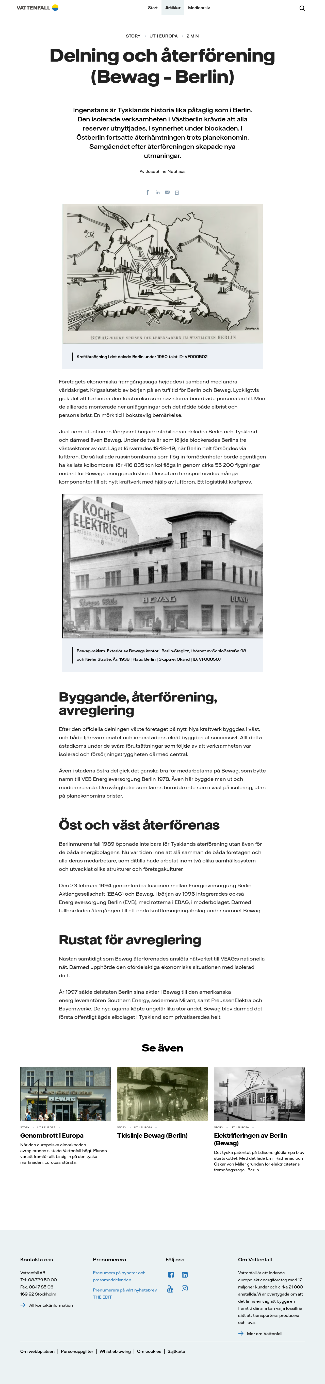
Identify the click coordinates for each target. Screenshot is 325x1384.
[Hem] (37, 7)
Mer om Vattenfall (264, 1333)
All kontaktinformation (51, 1305)
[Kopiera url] (177, 192)
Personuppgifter (77, 1351)
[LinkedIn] (157, 192)
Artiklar (173, 7)
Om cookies (149, 1351)
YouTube (171, 1288)
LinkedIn (184, 1274)
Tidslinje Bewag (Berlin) (152, 1135)
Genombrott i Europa (52, 1135)
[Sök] (302, 7)
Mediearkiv (199, 7)
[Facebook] (147, 192)
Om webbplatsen (37, 1351)
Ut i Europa (164, 36)
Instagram (184, 1288)
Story (133, 36)
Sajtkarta (176, 1351)
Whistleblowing (115, 1351)
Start (153, 7)
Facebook (171, 1274)
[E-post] (167, 192)
